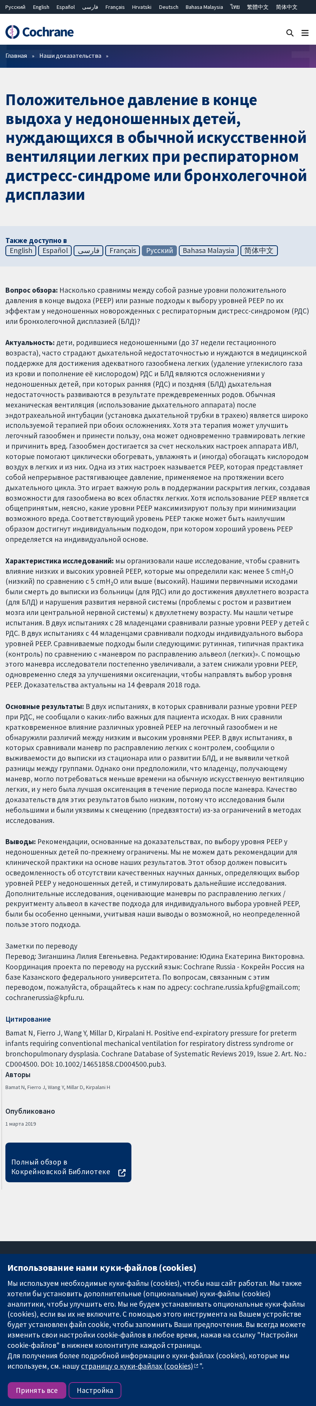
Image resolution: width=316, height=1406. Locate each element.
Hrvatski (141, 6)
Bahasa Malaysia (204, 6)
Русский (15, 6)
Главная (16, 55)
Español (66, 6)
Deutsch (168, 6)
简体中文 (287, 6)
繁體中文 (258, 6)
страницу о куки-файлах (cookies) (137, 1366)
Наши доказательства (70, 55)
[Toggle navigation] (305, 32)
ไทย (235, 6)
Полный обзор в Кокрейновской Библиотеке (61, 1166)
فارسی (90, 6)
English (41, 6)
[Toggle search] (290, 32)
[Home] (39, 32)
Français (115, 6)
